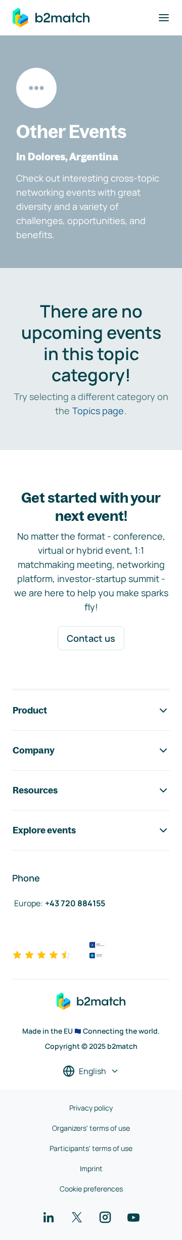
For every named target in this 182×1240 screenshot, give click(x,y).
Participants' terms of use (91, 1148)
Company (34, 750)
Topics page (98, 411)
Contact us (91, 638)
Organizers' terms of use (91, 1128)
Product (30, 710)
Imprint (91, 1168)
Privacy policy (91, 1108)
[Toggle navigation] (164, 18)
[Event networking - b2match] (51, 18)
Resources (35, 790)
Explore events (44, 830)
